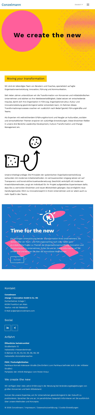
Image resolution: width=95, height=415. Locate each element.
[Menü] (88, 4)
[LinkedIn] (8, 328)
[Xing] (15, 328)
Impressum (30, 407)
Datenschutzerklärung (47, 407)
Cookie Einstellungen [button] (68, 407)
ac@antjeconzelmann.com (23, 311)
